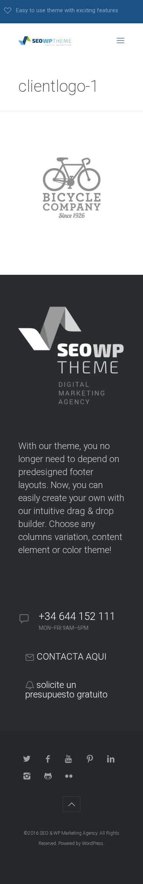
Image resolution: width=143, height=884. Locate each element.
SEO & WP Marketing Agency (68, 833)
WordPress (92, 843)
